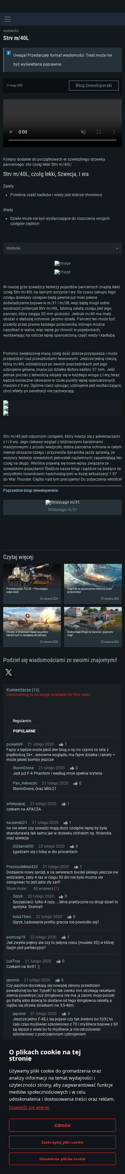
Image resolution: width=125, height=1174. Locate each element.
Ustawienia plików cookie (62, 1158)
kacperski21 (16, 822)
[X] (8, 672)
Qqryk (18, 896)
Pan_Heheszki (25, 783)
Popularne (24, 731)
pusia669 (14, 744)
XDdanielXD (23, 846)
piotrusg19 (15, 937)
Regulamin (22, 721)
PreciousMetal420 (22, 867)
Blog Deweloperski (94, 85)
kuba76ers (22, 916)
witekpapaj (15, 804)
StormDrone (23, 768)
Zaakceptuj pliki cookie (62, 1142)
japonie (12, 980)
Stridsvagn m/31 (62, 509)
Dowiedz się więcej (29, 1107)
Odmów (62, 1125)
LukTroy (13, 961)
